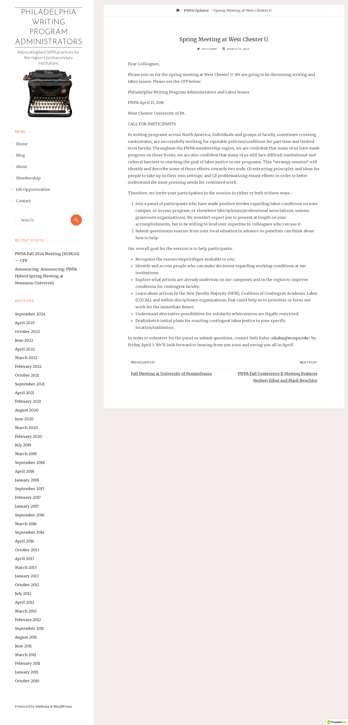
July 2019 (23, 445)
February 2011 (27, 663)
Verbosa (42, 706)
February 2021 (28, 401)
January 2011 (26, 672)
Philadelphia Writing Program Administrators (48, 27)
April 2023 (25, 322)
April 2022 (25, 349)
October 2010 (27, 680)
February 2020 (28, 436)
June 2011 (23, 646)
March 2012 (26, 611)
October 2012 (27, 584)
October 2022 (27, 331)
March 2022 (26, 357)
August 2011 (26, 637)
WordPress (62, 706)
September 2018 (30, 462)
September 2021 (30, 384)
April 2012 (24, 602)
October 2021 (27, 375)
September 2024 (30, 314)
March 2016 (26, 523)
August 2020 (27, 410)
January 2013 (27, 576)
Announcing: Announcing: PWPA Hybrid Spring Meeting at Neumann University (46, 276)
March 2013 (26, 567)
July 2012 (23, 593)
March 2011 (25, 654)
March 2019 (26, 453)
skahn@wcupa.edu (290, 338)
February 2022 (28, 366)
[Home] (177, 10)
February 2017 (28, 497)
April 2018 (24, 471)
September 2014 (30, 532)
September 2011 (29, 628)
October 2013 (27, 549)
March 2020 (26, 427)
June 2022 (24, 340)
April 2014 (24, 541)
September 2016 (30, 515)
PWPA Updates (196, 10)
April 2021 (24, 392)
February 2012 (28, 619)
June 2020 (24, 418)
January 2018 (27, 480)
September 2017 (29, 488)
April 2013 (24, 558)
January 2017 (27, 506)
